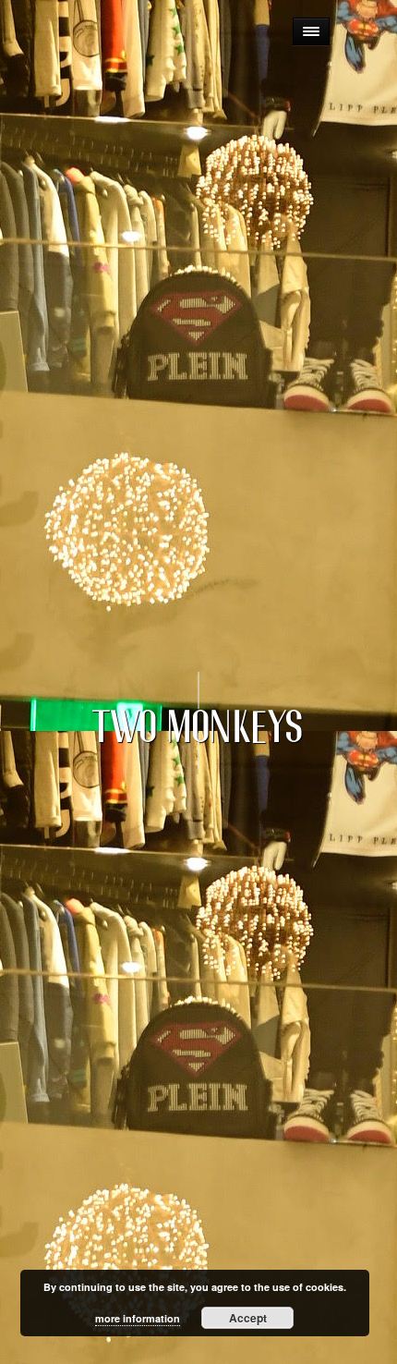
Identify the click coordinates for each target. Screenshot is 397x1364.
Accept (248, 1317)
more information (137, 1318)
